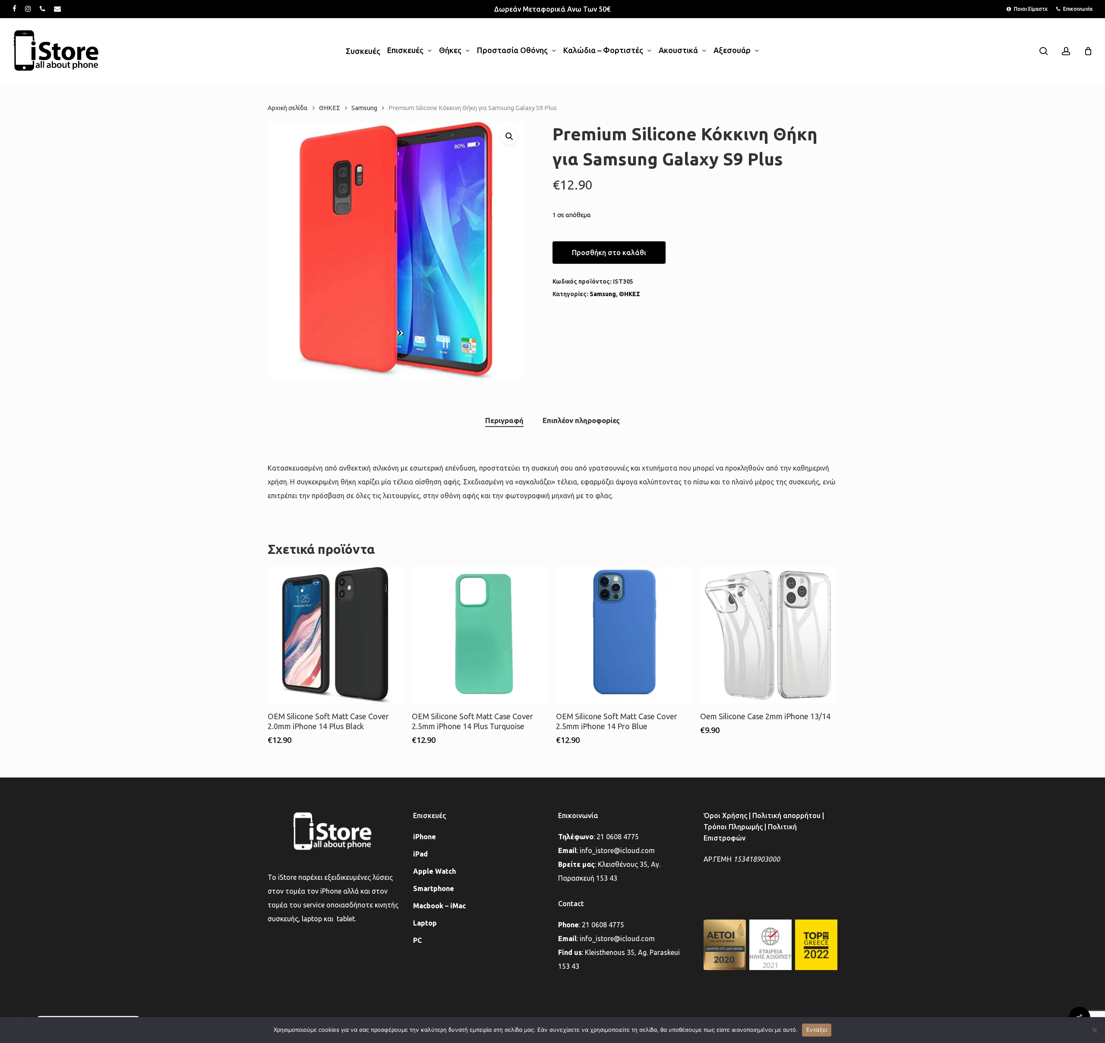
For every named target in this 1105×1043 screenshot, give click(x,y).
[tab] (504, 421)
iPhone (424, 837)
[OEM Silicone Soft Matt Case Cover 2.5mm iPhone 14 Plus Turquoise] (480, 634)
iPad (420, 854)
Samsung (364, 107)
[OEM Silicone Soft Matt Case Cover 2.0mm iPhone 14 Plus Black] (336, 634)
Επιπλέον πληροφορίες (581, 420)
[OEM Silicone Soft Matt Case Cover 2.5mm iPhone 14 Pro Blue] (624, 634)
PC (417, 940)
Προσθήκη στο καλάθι (609, 252)
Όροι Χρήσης (725, 815)
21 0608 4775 (618, 837)
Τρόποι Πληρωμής (733, 827)
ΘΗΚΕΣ (329, 107)
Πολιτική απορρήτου (786, 815)
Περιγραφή (504, 420)
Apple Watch (434, 871)
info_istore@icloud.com (617, 850)
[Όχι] (1094, 1030)
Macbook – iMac (439, 906)
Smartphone (433, 888)
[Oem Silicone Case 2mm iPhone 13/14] (768, 634)
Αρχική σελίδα (288, 107)
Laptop (425, 923)
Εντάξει (816, 1029)
